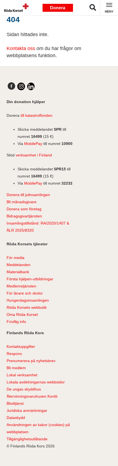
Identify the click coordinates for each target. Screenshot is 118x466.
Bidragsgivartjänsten (24, 216)
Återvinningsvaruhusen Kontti (32, 396)
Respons (14, 353)
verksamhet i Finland (34, 155)
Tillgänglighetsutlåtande (27, 439)
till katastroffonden (36, 115)
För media (15, 257)
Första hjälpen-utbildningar (30, 279)
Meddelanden (18, 265)
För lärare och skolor (25, 293)
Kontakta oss (21, 48)
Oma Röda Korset (22, 314)
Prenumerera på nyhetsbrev (31, 361)
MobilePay (33, 143)
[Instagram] (21, 86)
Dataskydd (16, 417)
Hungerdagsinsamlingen (28, 300)
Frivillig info (16, 321)
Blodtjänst (15, 403)
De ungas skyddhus (24, 389)
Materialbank (18, 272)
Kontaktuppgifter (21, 346)
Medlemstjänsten (21, 286)
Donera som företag (24, 209)
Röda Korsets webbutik (27, 307)
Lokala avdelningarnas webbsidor (36, 382)
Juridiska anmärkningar (27, 410)
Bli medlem (16, 368)
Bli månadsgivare (21, 202)
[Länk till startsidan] (15, 7)
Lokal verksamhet (22, 375)
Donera (57, 7)
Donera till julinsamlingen (28, 195)
